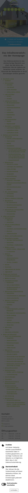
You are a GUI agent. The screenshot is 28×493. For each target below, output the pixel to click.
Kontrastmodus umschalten (12, 484)
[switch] (4, 484)
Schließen (14, 490)
